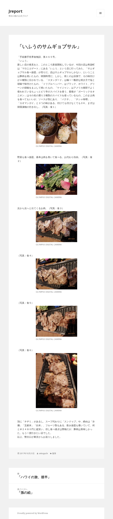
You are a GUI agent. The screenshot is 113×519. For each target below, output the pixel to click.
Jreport (15, 11)
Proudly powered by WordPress (32, 513)
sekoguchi (43, 453)
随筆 (54, 453)
